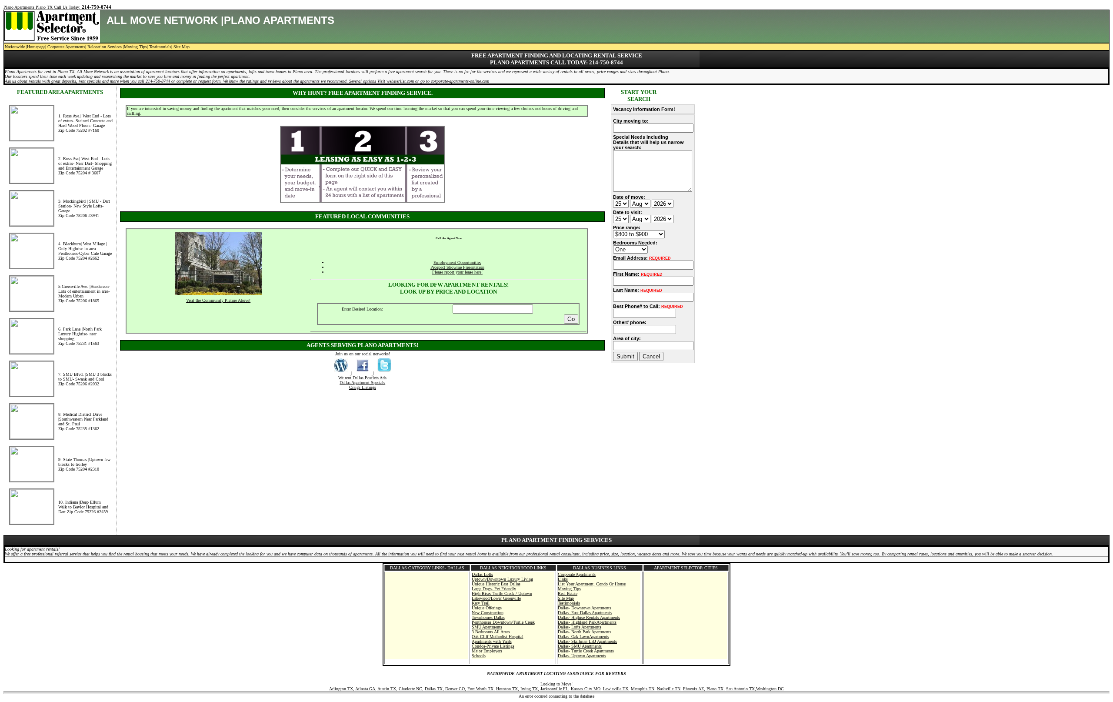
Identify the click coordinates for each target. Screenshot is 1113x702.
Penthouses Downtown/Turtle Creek (503, 622)
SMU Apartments (487, 627)
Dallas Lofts (482, 574)
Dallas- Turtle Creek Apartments (586, 651)
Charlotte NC (410, 688)
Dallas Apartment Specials (362, 382)
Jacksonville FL (554, 688)
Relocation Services (104, 46)
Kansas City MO (585, 688)
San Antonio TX (740, 688)
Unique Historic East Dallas (496, 584)
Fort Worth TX (480, 688)
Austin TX (386, 688)
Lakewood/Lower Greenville (496, 598)
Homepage (36, 46)
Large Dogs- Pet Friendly (494, 588)
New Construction (487, 612)
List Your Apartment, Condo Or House (592, 584)
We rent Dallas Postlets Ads (362, 377)
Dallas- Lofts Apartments (579, 627)
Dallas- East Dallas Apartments (585, 612)
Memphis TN (642, 688)
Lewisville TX (615, 688)
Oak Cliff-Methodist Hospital (497, 636)
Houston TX (507, 688)
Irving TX (529, 688)
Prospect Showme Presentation (457, 267)
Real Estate (567, 593)
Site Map (181, 46)
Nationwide (15, 46)
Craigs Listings (362, 387)
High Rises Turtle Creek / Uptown (502, 593)
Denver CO (455, 688)
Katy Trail (481, 603)
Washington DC (770, 688)
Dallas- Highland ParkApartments (587, 622)
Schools (479, 655)
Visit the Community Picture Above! (218, 300)
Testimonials (160, 46)
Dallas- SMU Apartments (580, 646)
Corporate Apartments (66, 46)
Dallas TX (434, 688)
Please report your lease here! (457, 272)
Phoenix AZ (693, 688)
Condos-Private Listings (493, 646)
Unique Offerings (487, 607)
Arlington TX (341, 688)
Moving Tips (135, 46)
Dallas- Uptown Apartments (582, 655)
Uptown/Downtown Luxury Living (502, 579)
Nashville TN (668, 688)
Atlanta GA (365, 688)
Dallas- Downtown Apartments (584, 607)
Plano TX (714, 688)
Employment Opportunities (457, 262)
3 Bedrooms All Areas (491, 631)
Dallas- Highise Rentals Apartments (589, 617)
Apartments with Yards (492, 641)
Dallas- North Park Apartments (584, 631)
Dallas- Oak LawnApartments (583, 636)
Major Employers (487, 651)
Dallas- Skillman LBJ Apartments (587, 641)
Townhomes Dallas (488, 617)
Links (563, 579)
